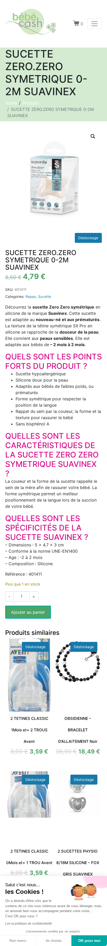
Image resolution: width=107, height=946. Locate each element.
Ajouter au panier (28, 612)
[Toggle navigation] (94, 24)
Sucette (44, 296)
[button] (93, 136)
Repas (30, 296)
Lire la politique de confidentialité (28, 923)
